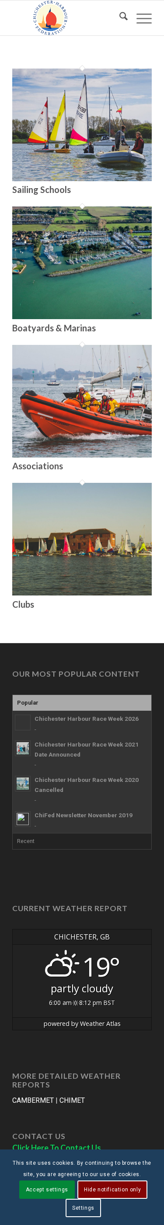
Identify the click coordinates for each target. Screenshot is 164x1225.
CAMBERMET (33, 1100)
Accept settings (47, 1190)
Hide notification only (112, 1190)
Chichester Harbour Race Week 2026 (87, 718)
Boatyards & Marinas (54, 328)
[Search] (119, 17)
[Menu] (140, 17)
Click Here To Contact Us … (60, 1148)
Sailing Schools (41, 189)
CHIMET (72, 1100)
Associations (37, 466)
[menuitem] (119, 17)
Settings (83, 1208)
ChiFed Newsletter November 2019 (84, 815)
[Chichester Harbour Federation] (68, 17)
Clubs (23, 604)
